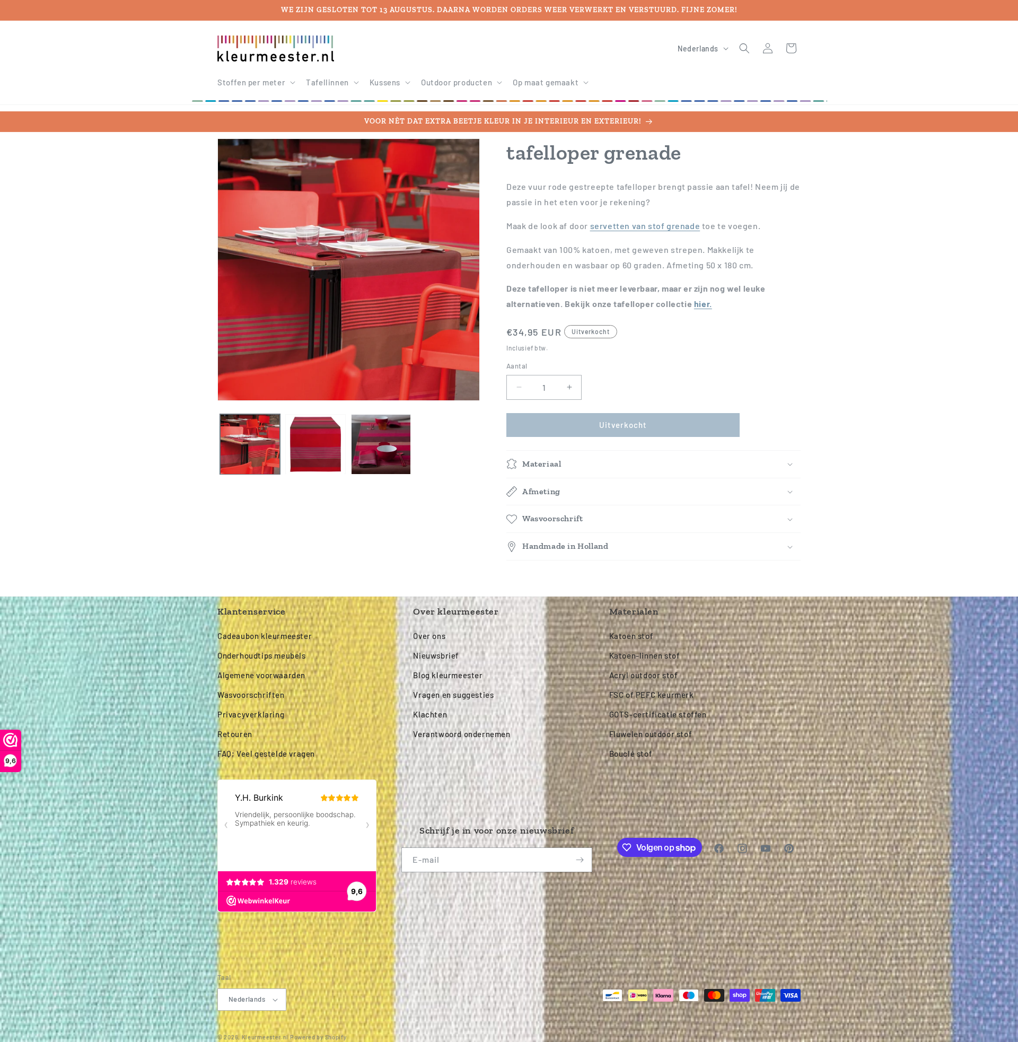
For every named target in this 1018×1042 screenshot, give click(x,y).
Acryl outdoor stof (643, 675)
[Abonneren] (580, 859)
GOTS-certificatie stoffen (658, 714)
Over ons (429, 636)
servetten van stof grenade (645, 226)
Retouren (234, 734)
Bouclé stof (631, 753)
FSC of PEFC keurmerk (651, 694)
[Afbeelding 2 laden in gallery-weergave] (315, 444)
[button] (255, 82)
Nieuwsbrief (436, 655)
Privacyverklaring (250, 714)
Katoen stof (631, 636)
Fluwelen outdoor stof (650, 734)
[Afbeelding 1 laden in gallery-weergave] (250, 444)
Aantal (516, 366)
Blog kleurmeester (447, 675)
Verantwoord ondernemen (461, 734)
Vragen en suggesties (453, 694)
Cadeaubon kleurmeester (264, 636)
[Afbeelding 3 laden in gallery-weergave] (381, 444)
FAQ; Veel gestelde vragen (266, 753)
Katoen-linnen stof (644, 655)
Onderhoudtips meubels (261, 655)
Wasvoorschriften (251, 694)
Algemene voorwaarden (261, 675)
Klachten (430, 714)
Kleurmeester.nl (265, 1037)
